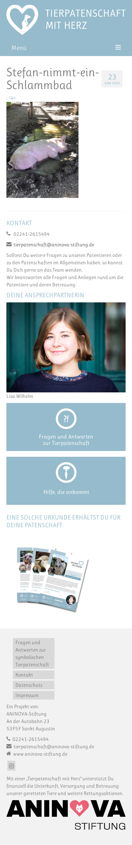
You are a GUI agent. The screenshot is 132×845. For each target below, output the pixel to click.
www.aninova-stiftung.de (39, 754)
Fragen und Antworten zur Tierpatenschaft (66, 439)
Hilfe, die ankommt (66, 492)
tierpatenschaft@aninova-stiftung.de (53, 245)
